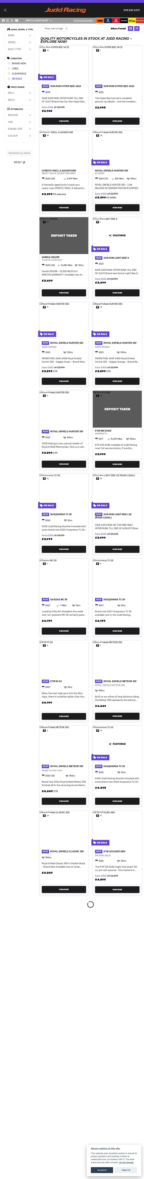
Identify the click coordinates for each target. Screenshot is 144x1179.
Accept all (101, 1170)
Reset (18, 162)
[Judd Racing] (65, 10)
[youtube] (16, 21)
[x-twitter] (12, 21)
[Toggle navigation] (5, 10)
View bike (64, 121)
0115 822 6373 (132, 10)
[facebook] (3, 21)
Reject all (126, 1170)
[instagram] (8, 21)
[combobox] (19, 35)
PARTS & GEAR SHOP (36, 20)
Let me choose (126, 1162)
